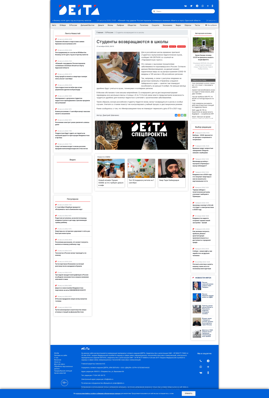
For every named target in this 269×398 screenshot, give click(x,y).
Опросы (188, 25)
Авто (54, 25)
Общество (132, 25)
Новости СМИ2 (103, 157)
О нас (56, 357)
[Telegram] (182, 115)
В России (73, 25)
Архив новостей (60, 373)
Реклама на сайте (60, 355)
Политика (144, 25)
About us (57, 362)
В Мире (63, 25)
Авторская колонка (203, 33)
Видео (178, 25)
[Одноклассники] (179, 115)
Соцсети (155, 25)
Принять (188, 393)
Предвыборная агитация (63, 371)
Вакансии (57, 360)
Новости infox (203, 278)
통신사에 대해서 (59, 364)
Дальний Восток (87, 25)
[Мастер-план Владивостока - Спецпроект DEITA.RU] (141, 135)
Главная (100, 32)
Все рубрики (212, 25)
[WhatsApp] (185, 115)
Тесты (197, 25)
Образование (181, 46)
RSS (55, 353)
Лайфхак (120, 25)
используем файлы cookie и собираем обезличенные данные (98, 393)
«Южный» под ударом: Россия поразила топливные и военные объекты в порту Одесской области (133, 20)
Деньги (101, 25)
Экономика (167, 25)
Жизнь (110, 25)
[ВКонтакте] (176, 115)
